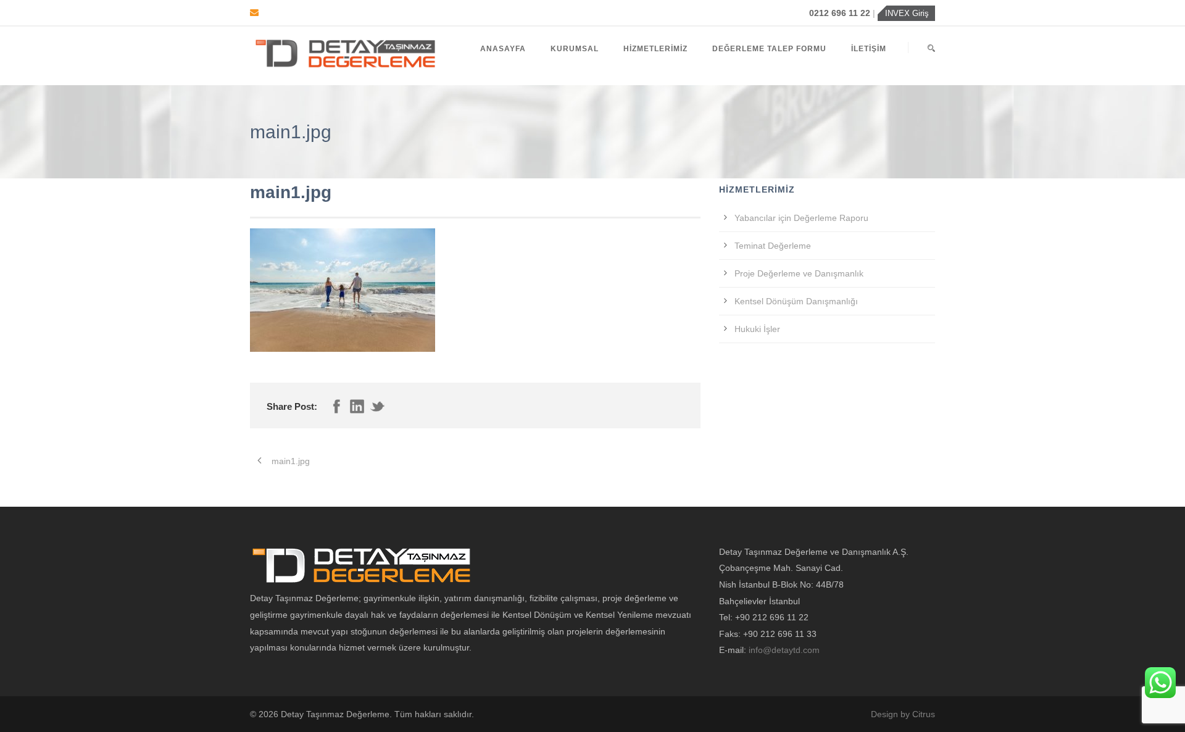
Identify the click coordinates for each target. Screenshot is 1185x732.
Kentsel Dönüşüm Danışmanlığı (796, 301)
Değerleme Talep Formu (769, 48)
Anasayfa (503, 48)
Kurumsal (575, 48)
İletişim (868, 48)
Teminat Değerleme (772, 246)
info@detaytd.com (784, 650)
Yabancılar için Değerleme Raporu (801, 218)
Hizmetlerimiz (655, 48)
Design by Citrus (903, 714)
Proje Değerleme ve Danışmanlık (798, 273)
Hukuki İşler (757, 329)
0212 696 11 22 (841, 13)
